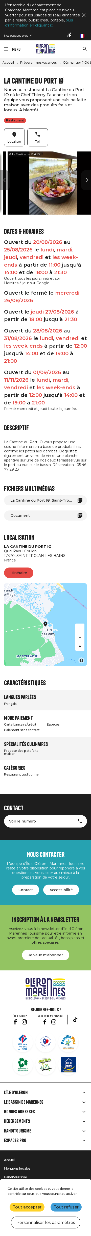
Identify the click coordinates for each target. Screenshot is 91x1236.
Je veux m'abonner (45, 955)
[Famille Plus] (68, 1042)
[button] (5, 180)
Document (20, 515)
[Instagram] (24, 1021)
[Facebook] (15, 1021)
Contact (25, 890)
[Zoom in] (79, 628)
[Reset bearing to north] (79, 646)
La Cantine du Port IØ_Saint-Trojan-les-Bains (48, 500)
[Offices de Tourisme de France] (23, 1042)
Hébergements (17, 1121)
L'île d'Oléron (16, 1092)
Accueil (8, 62)
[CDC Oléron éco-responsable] (45, 1065)
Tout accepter (27, 1207)
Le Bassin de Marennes (23, 1102)
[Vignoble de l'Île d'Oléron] (23, 1065)
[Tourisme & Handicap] (68, 1065)
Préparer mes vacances (38, 62)
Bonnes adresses (19, 1112)
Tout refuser (66, 1207)
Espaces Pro (15, 1140)
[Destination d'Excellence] (45, 1042)
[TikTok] (75, 1019)
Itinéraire (18, 573)
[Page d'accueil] (45, 49)
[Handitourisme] (70, 35)
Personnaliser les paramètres (45, 1222)
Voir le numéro (22, 821)
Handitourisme (17, 1131)
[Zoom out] (79, 637)
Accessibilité (61, 890)
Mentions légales (17, 1168)
